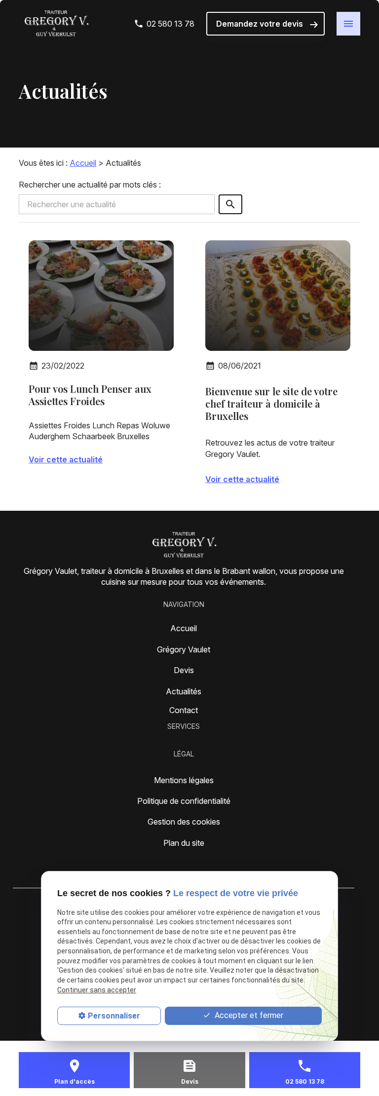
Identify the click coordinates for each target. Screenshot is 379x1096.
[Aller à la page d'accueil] (56, 23)
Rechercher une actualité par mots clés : (90, 184)
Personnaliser (114, 1015)
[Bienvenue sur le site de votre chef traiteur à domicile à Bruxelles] (277, 295)
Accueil (83, 163)
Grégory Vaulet (183, 649)
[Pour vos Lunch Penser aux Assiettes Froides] (101, 295)
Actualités (183, 691)
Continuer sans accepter (96, 990)
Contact (183, 710)
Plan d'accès (74, 1081)
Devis (184, 670)
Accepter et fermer (248, 1015)
